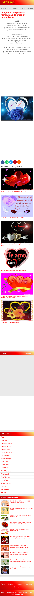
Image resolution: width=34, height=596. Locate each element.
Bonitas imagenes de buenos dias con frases (21, 508)
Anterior (6, 353)
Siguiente (28, 353)
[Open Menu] (28, 2)
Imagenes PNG (6, 483)
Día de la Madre (6, 452)
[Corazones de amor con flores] (17, 310)
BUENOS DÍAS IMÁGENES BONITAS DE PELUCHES (20, 530)
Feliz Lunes (5, 465)
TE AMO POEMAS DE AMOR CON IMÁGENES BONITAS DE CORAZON (14, 297)
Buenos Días (5, 449)
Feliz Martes (5, 468)
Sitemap (16, 587)
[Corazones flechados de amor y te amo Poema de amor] (17, 232)
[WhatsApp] (7, 162)
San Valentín (5, 489)
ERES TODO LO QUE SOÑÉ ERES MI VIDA (13, 191)
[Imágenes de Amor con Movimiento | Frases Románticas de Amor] (8, 2)
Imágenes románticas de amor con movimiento (20, 567)
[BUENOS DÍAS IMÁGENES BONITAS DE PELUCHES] (5, 532)
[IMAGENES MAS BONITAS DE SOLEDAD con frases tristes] (5, 555)
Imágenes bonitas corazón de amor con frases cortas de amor (20, 523)
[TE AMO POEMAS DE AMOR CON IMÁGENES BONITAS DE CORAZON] (17, 284)
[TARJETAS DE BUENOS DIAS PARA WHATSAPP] (5, 517)
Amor (3, 437)
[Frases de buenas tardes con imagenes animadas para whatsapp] (5, 562)
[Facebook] (3, 162)
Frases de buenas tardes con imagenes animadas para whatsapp (20, 560)
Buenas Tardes (6, 446)
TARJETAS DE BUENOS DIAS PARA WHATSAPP (20, 515)
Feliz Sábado (5, 474)
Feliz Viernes (5, 477)
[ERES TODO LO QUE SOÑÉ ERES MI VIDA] (17, 179)
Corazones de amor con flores (10, 322)
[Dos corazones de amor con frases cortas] (17, 258)
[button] (19, 162)
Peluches (4, 486)
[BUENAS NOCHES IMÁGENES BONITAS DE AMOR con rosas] (5, 548)
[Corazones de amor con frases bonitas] (17, 206)
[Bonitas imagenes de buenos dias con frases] (5, 510)
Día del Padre (5, 455)
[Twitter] (11, 162)
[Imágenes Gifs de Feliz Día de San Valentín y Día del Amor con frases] (5, 540)
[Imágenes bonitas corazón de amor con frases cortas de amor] (5, 525)
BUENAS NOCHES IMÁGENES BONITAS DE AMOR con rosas (19, 546)
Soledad (4, 492)
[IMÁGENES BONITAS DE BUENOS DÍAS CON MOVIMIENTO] (5, 503)
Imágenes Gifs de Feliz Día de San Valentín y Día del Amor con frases (20, 537)
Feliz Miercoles (6, 471)
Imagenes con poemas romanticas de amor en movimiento (13, 15)
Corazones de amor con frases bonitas (12, 217)
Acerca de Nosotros (7, 584)
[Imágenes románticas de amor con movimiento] (5, 570)
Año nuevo (4, 440)
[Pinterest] (15, 162)
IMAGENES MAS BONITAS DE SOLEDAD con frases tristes (19, 553)
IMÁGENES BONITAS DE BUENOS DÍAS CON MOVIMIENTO (20, 501)
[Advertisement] (17, 77)
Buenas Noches (6, 443)
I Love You (4, 480)
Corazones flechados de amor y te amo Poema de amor (16, 244)
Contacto (19, 584)
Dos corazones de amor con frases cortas (13, 270)
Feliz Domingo (6, 458)
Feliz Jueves (5, 462)
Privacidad (29, 584)
